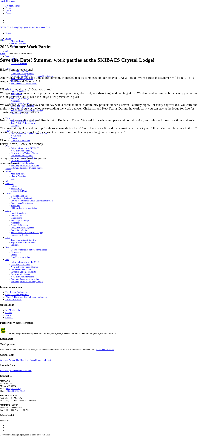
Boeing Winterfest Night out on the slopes (29, 250)
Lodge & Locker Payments (22, 228)
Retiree (14, 186)
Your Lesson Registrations (16, 292)
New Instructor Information (22, 277)
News (7, 247)
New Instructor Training (21, 264)
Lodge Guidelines (18, 213)
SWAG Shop (16, 188)
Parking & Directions (20, 225)
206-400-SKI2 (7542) (16, 391)
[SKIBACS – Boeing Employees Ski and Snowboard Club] (3, 40)
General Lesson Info (19, 196)
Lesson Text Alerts (13, 299)
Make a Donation (18, 176)
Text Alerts (15, 205)
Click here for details (105, 349)
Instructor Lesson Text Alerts (23, 272)
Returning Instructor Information (25, 279)
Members (9, 183)
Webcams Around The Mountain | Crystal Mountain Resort (25, 360)
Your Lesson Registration (22, 203)
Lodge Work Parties (19, 230)
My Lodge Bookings (20, 220)
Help (13, 178)
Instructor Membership (20, 274)
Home (2, 53)
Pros (7, 259)
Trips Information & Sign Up (23, 240)
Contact (8, 8)
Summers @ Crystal (19, 235)
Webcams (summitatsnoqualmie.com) (16, 370)
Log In (8, 11)
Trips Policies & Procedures (23, 242)
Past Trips (15, 245)
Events (14, 254)
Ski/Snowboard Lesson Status (24, 208)
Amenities (15, 223)
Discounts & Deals (19, 191)
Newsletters (16, 252)
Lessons (8, 193)
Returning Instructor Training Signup (27, 281)
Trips (7, 237)
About (8, 171)
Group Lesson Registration (22, 198)
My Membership (12, 6)
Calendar (9, 13)
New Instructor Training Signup (24, 267)
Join (7, 181)
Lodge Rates (16, 215)
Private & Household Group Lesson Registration (32, 201)
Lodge (8, 210)
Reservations (16, 218)
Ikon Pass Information (20, 257)
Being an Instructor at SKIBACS (25, 262)
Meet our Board (17, 174)
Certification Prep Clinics (22, 269)
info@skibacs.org (7, 1)
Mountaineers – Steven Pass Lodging (27, 232)
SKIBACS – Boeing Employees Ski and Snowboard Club (25, 27)
